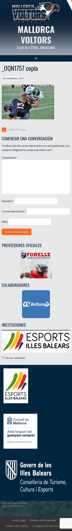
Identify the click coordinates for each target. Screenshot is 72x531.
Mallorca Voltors (36, 34)
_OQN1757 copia (14, 129)
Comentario (10, 157)
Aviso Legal (19, 520)
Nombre (8, 201)
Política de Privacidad (43, 520)
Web (5, 221)
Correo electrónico (14, 211)
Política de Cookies (17, 525)
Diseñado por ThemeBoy (13, 506)
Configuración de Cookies (47, 525)
